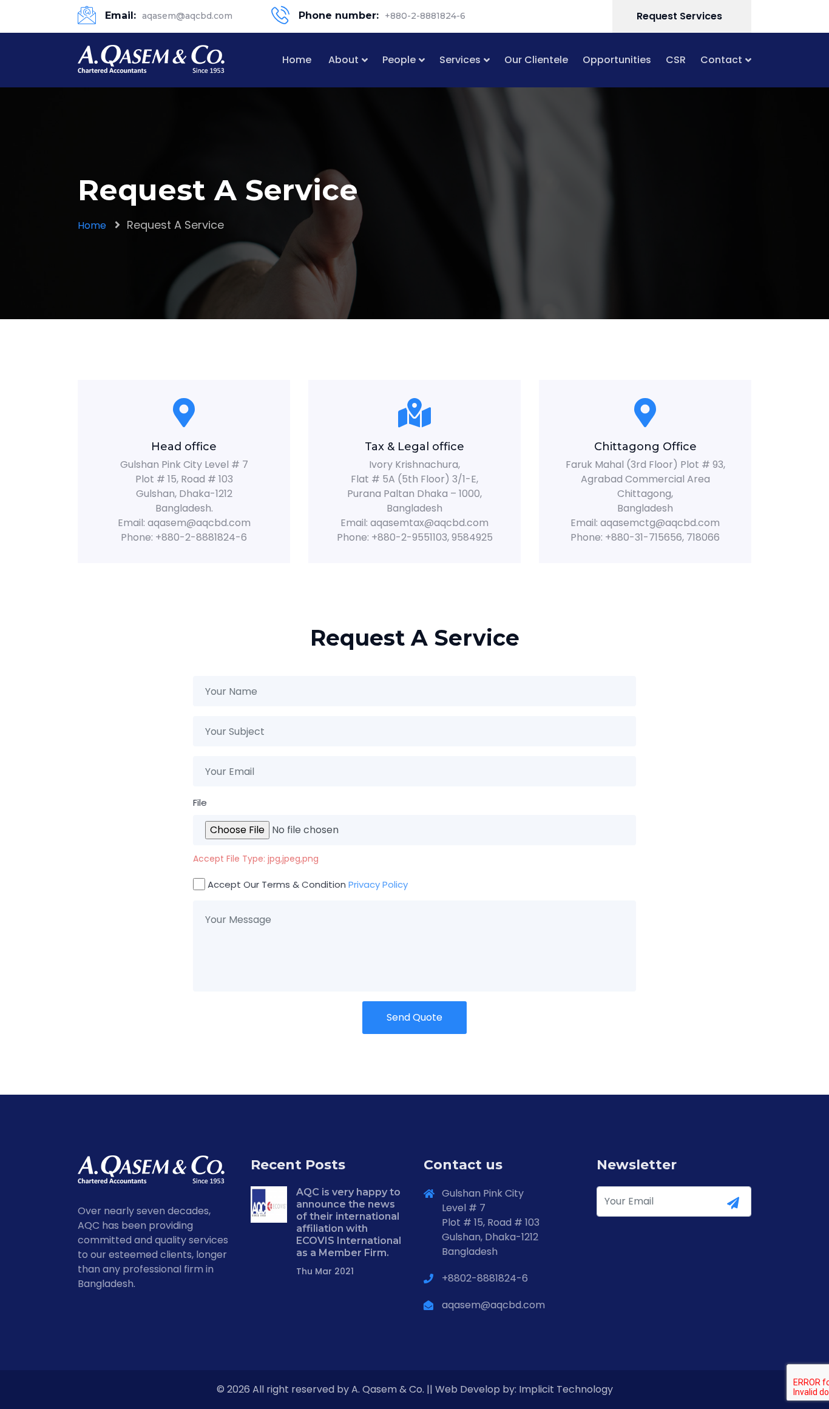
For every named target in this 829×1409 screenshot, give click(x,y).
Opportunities (617, 60)
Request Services (681, 16)
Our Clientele (536, 60)
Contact (721, 60)
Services (460, 60)
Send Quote (414, 1017)
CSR (676, 60)
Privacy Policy (378, 884)
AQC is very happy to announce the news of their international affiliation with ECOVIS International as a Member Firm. (348, 1222)
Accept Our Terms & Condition (308, 884)
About (343, 60)
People (399, 60)
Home (296, 60)
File (200, 802)
